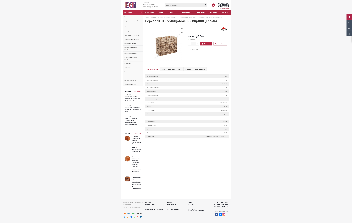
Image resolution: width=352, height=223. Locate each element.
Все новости (137, 91)
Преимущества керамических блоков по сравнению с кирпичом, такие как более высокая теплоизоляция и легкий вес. (136, 164)
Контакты (225, 12)
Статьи (147, 207)
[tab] (152, 69)
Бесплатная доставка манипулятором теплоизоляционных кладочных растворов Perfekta (131, 122)
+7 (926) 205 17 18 (222, 6)
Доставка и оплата (184, 12)
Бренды (161, 12)
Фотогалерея (150, 204)
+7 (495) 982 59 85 (222, 3)
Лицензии (213, 12)
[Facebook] (216, 214)
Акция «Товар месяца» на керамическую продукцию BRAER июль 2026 (132, 98)
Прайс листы (200, 12)
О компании (149, 12)
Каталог (129, 12)
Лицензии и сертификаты (154, 209)
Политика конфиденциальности (196, 210)
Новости (191, 204)
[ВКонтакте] (220, 214)
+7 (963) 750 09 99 (222, 5)
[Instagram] (223, 214)
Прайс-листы (171, 204)
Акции (171, 12)
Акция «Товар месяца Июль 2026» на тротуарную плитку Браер (133, 109)
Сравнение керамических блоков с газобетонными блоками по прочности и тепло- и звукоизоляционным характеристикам (138, 144)
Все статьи (138, 133)
